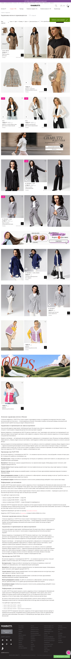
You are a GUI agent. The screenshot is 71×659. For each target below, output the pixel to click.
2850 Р (51, 310)
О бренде (60, 625)
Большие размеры (35, 633)
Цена (26, 21)
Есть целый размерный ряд (48, 21)
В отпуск (46, 635)
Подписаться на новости (7, 631)
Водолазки (21, 636)
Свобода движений (29, 188)
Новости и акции (62, 636)
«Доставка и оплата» (31, 510)
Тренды (46, 648)
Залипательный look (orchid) (31, 347)
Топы (32, 642)
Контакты (60, 629)
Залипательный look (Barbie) (8, 408)
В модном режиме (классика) (31, 90)
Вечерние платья (34, 631)
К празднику (47, 642)
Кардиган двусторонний (53, 312)
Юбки (32, 649)
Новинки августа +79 (48, 627)
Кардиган (27, 346)
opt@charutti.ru (5, 652)
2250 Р (5, 53)
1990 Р (28, 87)
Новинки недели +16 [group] (32, 8)
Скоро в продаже (48, 629)
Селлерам (60, 633)
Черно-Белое (47, 649)
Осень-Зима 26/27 (48, 646)
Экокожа (46, 651)
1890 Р (28, 345)
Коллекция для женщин (49, 640)
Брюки (20, 633)
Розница (60, 635)
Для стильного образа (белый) (31, 125)
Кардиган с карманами (30, 88)
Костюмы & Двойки (23, 648)
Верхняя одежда (22, 635)
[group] (35, 1)
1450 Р (7, 123)
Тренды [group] (21, 8)
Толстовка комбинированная (31, 276)
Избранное (60, 642)
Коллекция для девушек (49, 638)
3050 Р (28, 275)
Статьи (59, 638)
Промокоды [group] (57, 8)
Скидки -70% (47, 633)
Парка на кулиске (5, 54)
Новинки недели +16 (48, 625)
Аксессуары (21, 627)
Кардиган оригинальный (30, 124)
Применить (60, 21)
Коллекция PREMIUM (48, 636)
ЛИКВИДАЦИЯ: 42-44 (48, 631)
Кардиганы (21, 646)
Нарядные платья (35, 629)
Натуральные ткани (48, 644)
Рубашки (33, 636)
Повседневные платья (36, 635)
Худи (32, 648)
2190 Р (30, 185)
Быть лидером (28, 277)
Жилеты (20, 644)
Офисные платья (34, 627)
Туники (32, 644)
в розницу (23, 513)
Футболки (33, 646)
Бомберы (21, 631)
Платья (32, 625)
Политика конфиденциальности (44, 655)
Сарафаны (33, 638)
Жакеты (20, 642)
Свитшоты (33, 640)
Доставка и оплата (62, 627)
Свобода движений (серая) (7, 224)
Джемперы (21, 638)
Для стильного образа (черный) (8, 125)
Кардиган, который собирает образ (9, 124)
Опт (59, 631)
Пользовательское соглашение (28, 655)
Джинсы (20, 640)
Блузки (20, 629)
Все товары (21, 625)
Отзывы (60, 640)
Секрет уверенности (52, 313)
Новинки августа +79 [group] (45, 8)
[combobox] (65, 18)
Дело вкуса (4, 55)
